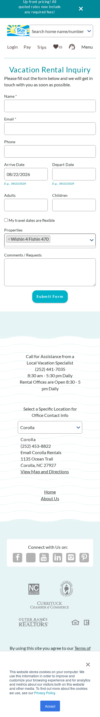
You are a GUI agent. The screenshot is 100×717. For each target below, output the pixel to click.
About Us (50, 498)
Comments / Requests (23, 254)
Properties (13, 229)
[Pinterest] (84, 557)
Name (10, 95)
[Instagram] (71, 557)
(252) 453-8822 (36, 446)
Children (60, 195)
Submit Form (49, 296)
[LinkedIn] (57, 557)
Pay (27, 46)
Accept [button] (50, 706)
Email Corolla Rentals (41, 452)
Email (10, 118)
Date (20, 164)
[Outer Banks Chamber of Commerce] (66, 588)
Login (12, 46)
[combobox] (61, 31)
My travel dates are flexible (32, 220)
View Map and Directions (45, 471)
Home (50, 491)
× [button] (88, 663)
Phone (9, 141)
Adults (10, 195)
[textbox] (54, 240)
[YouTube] (44, 557)
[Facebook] (17, 557)
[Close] (79, 9)
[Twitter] (31, 557)
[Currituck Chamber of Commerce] (50, 605)
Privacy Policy (44, 692)
